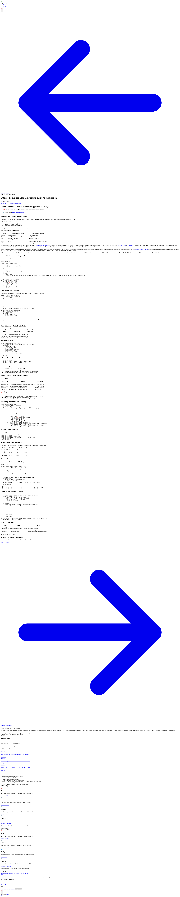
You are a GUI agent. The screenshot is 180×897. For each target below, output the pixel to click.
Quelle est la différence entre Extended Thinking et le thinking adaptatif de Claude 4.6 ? (21, 781)
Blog (4, 6)
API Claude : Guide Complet (18, 212)
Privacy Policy (4, 889)
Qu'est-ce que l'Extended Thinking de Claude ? (12, 776)
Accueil (5, 3)
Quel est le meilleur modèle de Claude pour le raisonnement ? (16, 784)
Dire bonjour (3, 895)
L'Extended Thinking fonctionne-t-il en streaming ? (13, 780)
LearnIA (2, 874)
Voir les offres (4, 814)
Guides (2, 884)
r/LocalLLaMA (130, 245)
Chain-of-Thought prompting (141, 249)
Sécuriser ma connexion (6, 823)
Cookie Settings (18, 889)
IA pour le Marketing (5, 873)
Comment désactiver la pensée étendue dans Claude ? (14, 783)
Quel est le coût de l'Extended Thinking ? (11, 779)
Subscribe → (16, 743)
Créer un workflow (5, 795)
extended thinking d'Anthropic (43, 245)
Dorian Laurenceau (6, 725)
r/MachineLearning (122, 245)
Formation (5, 4)
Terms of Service (11, 889)
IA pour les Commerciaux (15, 873)
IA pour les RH (24, 873)
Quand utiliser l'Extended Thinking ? (10, 777)
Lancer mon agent (5, 805)
